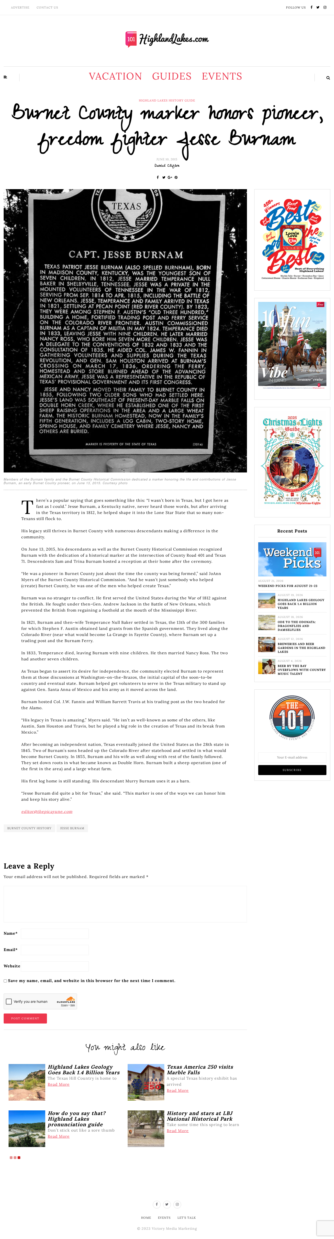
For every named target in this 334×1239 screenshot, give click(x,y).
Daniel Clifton (167, 166)
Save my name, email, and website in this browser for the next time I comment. (92, 980)
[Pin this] (176, 177)
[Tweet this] (164, 177)
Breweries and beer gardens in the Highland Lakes (301, 648)
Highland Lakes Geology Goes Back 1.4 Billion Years (301, 604)
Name (11, 933)
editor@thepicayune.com (46, 811)
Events (222, 76)
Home (146, 1217)
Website (12, 965)
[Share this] (158, 177)
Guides (172, 76)
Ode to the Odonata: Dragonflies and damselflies (297, 626)
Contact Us (47, 7)
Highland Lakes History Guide (167, 100)
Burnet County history (29, 828)
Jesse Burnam (72, 828)
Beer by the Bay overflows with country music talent (302, 670)
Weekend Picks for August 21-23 (288, 586)
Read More (59, 1084)
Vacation (115, 76)
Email (11, 949)
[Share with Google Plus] (170, 177)
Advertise (20, 7)
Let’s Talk (187, 1217)
